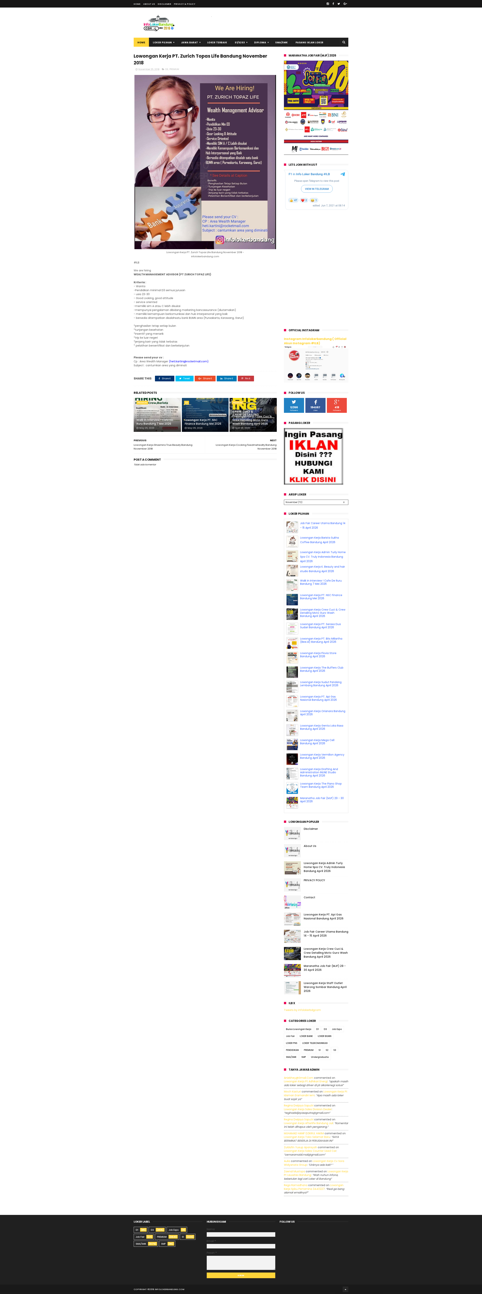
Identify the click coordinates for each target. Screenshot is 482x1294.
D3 (166, 69)
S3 (334, 1050)
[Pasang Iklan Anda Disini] (313, 484)
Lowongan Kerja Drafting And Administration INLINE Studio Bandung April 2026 (319, 787)
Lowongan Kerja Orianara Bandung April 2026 (322, 727)
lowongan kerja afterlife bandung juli (308, 1123)
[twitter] (338, 4)
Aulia (287, 1161)
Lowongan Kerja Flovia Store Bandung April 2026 (318, 669)
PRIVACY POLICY (314, 880)
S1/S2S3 (240, 42)
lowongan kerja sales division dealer (308, 1109)
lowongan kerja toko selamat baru (307, 1137)
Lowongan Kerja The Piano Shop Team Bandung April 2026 (321, 799)
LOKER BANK (306, 1036)
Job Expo (337, 1029)
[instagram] (327, 4)
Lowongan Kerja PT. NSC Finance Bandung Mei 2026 (203, 422)
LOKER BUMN (324, 1036)
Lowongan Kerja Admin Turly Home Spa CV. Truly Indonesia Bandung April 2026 (323, 571)
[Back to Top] (345, 1289)
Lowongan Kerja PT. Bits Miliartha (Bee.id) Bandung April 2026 (321, 654)
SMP (303, 1057)
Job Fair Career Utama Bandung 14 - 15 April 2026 (326, 933)
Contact (309, 897)
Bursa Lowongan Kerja (298, 1029)
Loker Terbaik (217, 42)
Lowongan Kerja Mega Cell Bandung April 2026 (317, 756)
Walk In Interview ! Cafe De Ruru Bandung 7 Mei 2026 (155, 422)
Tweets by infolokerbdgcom (302, 1010)
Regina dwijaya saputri (298, 1105)
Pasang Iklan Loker (309, 42)
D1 (317, 1029)
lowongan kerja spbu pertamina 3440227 (313, 1187)
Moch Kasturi (292, 1091)
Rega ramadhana (295, 1185)
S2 (327, 1050)
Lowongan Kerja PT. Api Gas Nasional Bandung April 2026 (318, 712)
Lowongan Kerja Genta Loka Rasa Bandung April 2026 (321, 741)
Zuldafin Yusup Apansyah (300, 1147)
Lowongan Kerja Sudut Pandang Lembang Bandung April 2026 (321, 698)
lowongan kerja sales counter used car (310, 1151)
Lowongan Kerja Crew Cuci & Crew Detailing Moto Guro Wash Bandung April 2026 (252, 420)
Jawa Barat (189, 42)
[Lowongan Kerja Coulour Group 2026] (316, 154)
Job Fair (290, 1036)
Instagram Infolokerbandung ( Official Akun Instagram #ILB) (315, 341)
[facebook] (333, 4)
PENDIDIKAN (292, 1050)
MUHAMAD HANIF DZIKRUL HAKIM (304, 1133)
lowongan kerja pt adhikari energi (305, 1081)
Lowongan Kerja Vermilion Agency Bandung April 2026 (322, 770)
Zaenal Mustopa (294, 1171)
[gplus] (345, 4)
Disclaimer (164, 3)
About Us (149, 3)
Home (137, 3)
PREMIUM (174, 69)
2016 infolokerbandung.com (166, 1289)
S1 (320, 1050)
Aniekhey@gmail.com (298, 1078)
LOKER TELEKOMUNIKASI (315, 1043)
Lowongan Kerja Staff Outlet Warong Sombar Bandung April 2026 (325, 987)
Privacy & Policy (184, 3)
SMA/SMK (281, 42)
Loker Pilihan (162, 42)
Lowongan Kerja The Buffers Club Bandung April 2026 (321, 683)
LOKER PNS (291, 1043)
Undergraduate (320, 1057)
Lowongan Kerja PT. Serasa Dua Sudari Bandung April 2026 (320, 640)
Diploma (260, 42)
